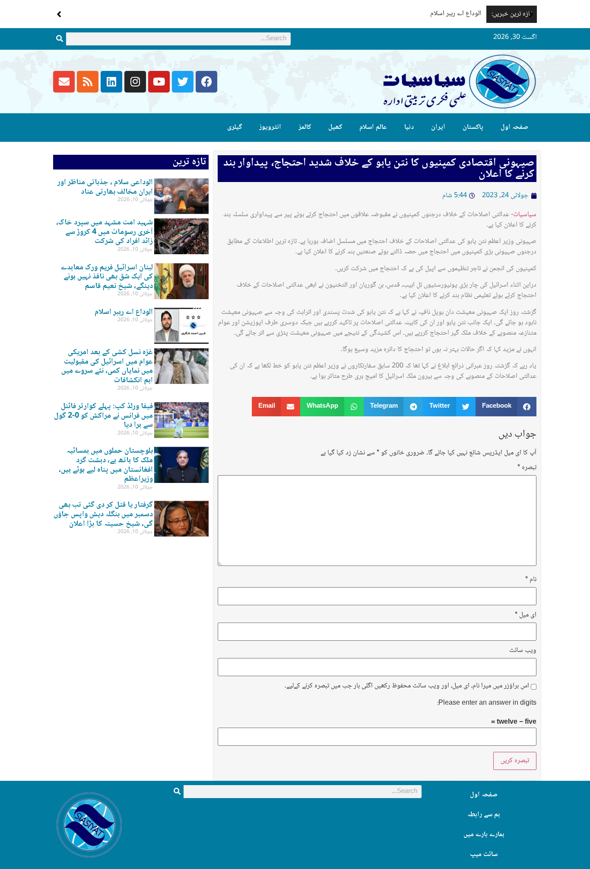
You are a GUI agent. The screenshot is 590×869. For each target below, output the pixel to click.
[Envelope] (64, 82)
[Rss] (87, 82)
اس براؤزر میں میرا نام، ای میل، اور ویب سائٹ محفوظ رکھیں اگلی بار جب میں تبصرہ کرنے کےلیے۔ (407, 686)
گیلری (234, 127)
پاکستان (473, 127)
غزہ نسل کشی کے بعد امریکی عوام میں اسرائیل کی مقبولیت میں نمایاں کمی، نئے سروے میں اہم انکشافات (107, 366)
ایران (438, 127)
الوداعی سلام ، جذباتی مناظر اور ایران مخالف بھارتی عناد (105, 187)
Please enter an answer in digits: (486, 703)
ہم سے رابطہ (483, 815)
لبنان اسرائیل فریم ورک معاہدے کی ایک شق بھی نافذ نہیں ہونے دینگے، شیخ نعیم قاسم (107, 277)
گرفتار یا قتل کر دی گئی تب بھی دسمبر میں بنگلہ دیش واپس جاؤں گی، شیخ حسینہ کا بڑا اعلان (103, 514)
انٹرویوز (270, 127)
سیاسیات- (523, 214)
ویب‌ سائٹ (522, 650)
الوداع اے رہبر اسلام (455, 13)
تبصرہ (526, 467)
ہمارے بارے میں (483, 834)
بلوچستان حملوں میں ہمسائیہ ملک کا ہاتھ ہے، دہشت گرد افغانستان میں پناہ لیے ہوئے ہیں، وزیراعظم (106, 465)
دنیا (409, 127)
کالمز (304, 127)
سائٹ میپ (484, 854)
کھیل (335, 127)
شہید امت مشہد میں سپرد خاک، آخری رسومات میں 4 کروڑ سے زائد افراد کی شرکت (104, 232)
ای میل (525, 615)
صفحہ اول (514, 127)
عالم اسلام (373, 127)
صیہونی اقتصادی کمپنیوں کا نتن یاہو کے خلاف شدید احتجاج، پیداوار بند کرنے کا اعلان (378, 168)
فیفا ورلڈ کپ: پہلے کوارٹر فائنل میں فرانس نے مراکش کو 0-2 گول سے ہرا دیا (103, 415)
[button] (531, 14)
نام (530, 579)
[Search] (59, 38)
